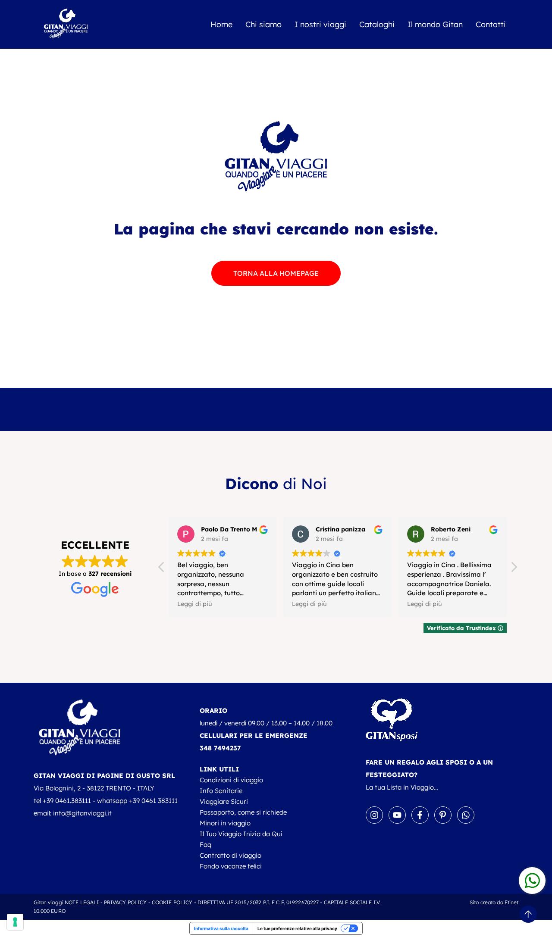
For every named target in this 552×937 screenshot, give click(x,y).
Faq (205, 844)
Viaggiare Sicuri (224, 801)
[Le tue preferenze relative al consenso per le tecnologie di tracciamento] (15, 922)
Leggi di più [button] (194, 603)
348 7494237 (220, 748)
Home (221, 24)
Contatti (491, 24)
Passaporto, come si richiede (243, 812)
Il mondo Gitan (435, 24)
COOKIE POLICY (172, 902)
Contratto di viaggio (230, 855)
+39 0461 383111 (153, 800)
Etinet (512, 902)
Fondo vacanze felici (231, 866)
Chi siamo (263, 24)
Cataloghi (377, 24)
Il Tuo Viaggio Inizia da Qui (241, 834)
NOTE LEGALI (82, 902)
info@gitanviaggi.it (82, 813)
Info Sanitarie (221, 791)
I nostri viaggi (320, 24)
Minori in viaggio (225, 823)
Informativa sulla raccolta (221, 928)
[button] (513, 569)
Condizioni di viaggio (231, 780)
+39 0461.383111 (67, 800)
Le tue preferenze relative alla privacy (297, 928)
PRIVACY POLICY (125, 902)
